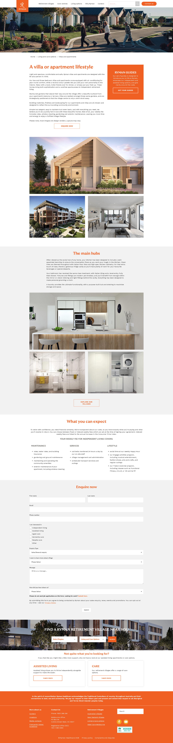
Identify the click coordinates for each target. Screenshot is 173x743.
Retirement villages (46, 4)
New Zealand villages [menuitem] (96, 717)
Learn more (48, 678)
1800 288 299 (62, 713)
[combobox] (122, 4)
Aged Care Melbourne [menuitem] (96, 724)
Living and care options (47, 57)
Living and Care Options (90, 639)
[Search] (137, 4)
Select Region (58, 639)
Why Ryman (90, 4)
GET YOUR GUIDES (125, 90)
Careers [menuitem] (32, 714)
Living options (76, 4)
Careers (101, 4)
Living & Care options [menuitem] (96, 721)
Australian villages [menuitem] (95, 714)
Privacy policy (87, 738)
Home (32, 57)
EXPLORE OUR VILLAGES (86, 403)
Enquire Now (67, 126)
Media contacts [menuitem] (35, 721)
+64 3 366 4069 (57, 728)
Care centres (62, 4)
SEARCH (112, 639)
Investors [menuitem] (33, 717)
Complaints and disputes (105, 738)
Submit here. (83, 596)
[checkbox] (86, 535)
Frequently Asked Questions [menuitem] (36, 725)
